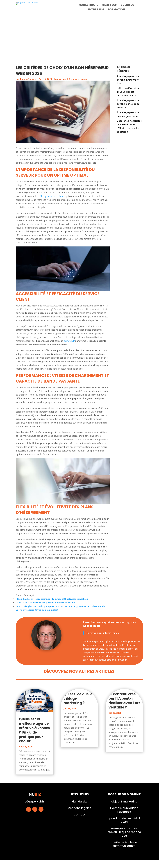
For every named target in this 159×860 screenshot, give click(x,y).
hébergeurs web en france (52, 196)
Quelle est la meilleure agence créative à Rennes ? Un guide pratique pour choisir (34, 730)
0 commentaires (78, 79)
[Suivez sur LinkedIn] (41, 809)
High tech (109, 5)
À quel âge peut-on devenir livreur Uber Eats (128, 80)
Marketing (87, 5)
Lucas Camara (28, 79)
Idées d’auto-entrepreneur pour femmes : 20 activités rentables (52, 598)
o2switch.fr (69, 340)
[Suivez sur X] (34, 809)
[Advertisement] (79, 38)
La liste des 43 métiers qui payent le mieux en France (45, 602)
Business (127, 5)
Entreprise (96, 9)
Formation (116, 9)
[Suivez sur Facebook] (28, 809)
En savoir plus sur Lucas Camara (103, 632)
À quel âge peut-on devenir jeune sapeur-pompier (129, 104)
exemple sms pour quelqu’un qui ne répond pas (124, 832)
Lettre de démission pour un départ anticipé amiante (128, 92)
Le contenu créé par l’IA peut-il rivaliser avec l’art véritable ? (124, 701)
